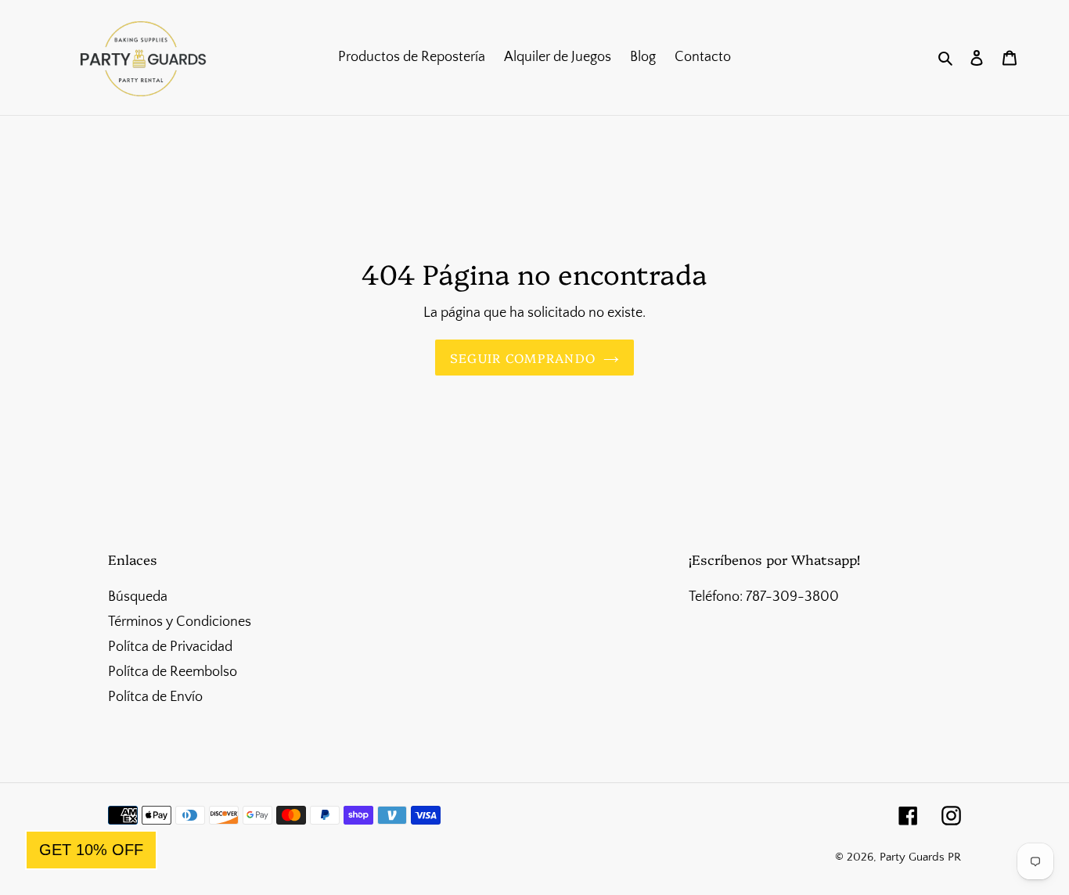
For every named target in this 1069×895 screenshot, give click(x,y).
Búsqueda (137, 597)
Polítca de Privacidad (170, 647)
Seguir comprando (523, 357)
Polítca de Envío (155, 697)
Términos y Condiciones (179, 622)
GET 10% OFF (91, 849)
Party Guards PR (920, 857)
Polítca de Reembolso (172, 672)
